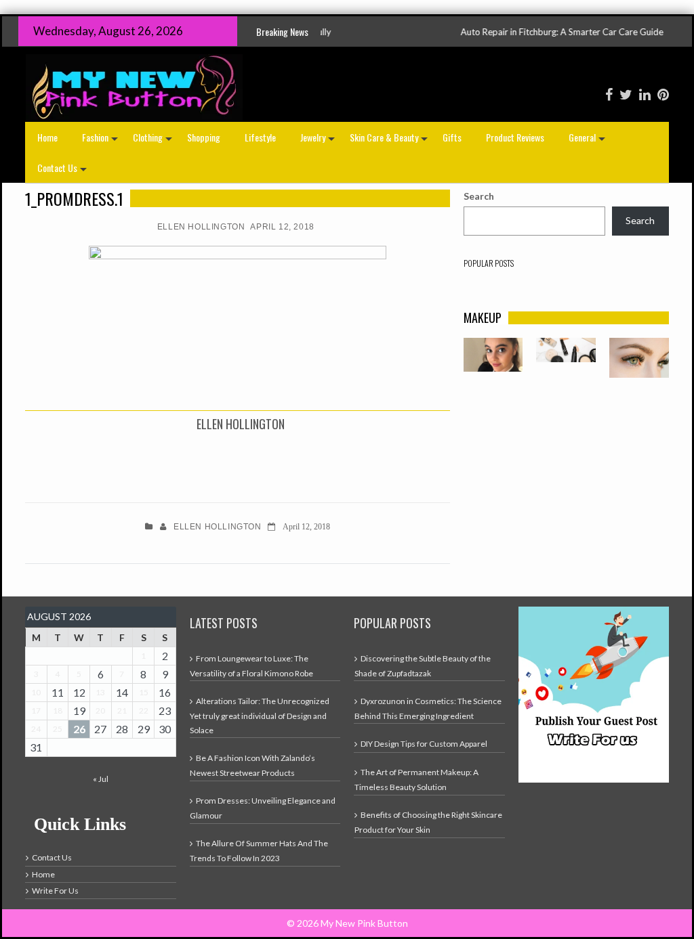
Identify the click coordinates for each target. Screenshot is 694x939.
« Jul (100, 779)
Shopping (203, 137)
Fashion (101, 141)
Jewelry (319, 141)
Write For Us (55, 891)
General (588, 141)
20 (100, 710)
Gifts (452, 137)
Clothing (154, 141)
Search (479, 196)
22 (143, 710)
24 (36, 729)
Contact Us (63, 171)
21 (122, 710)
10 (36, 692)
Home (47, 137)
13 (100, 692)
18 (57, 710)
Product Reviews (515, 137)
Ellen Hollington (201, 227)
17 (36, 710)
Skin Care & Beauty (390, 141)
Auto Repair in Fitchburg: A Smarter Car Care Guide (535, 31)
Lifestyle (260, 137)
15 (143, 692)
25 (57, 729)
